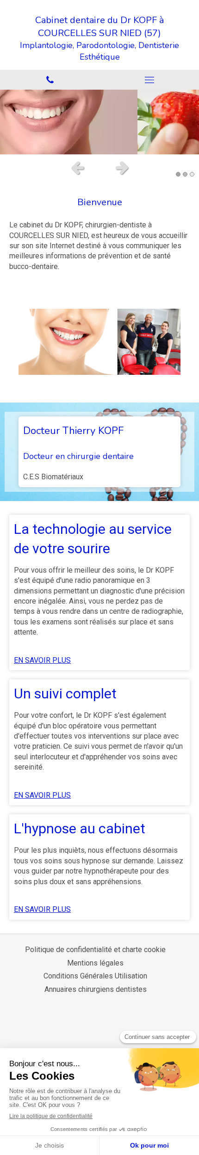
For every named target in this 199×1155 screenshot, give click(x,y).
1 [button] (178, 174)
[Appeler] (50, 80)
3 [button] (192, 174)
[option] (99, 122)
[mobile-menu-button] (149, 80)
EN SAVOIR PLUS (42, 660)
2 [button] (185, 174)
